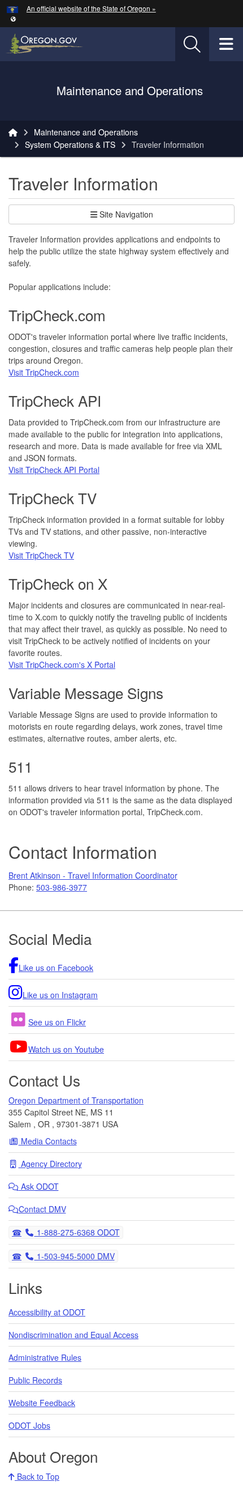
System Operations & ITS (70, 144)
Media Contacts (48, 1141)
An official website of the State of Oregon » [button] (91, 8)
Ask (39, 1186)
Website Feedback (41, 1402)
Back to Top (37, 1476)
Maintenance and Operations (86, 132)
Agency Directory (50, 1163)
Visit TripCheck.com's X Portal (61, 664)
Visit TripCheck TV (41, 555)
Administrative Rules (44, 1357)
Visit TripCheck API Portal (53, 469)
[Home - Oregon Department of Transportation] (13, 132)
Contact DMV (42, 1209)
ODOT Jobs (29, 1425)
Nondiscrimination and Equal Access (73, 1334)
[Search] (192, 44)
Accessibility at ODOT (46, 1312)
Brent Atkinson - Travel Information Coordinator (92, 875)
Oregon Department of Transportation (76, 1100)
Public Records (35, 1380)
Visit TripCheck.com (43, 372)
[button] (13, 18)
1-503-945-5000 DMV (74, 1256)
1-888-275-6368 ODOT (77, 1232)
